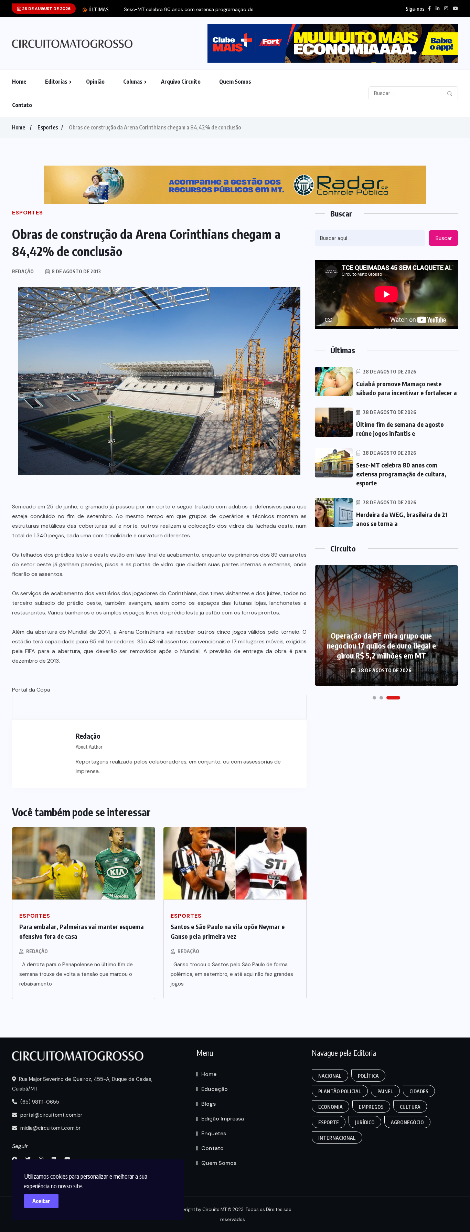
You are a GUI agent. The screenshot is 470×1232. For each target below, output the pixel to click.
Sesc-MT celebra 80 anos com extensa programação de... (190, 9)
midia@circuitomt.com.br (50, 1128)
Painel (385, 1091)
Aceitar (41, 1201)
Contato (22, 105)
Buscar (444, 238)
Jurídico (365, 1122)
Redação (37, 951)
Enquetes (213, 1133)
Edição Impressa (222, 1118)
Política (368, 1076)
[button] (374, 697)
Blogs (208, 1103)
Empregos (371, 1107)
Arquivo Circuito (181, 81)
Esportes (48, 127)
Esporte (328, 1122)
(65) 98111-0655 (39, 1101)
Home (19, 81)
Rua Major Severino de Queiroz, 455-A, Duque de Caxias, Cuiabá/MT (82, 1084)
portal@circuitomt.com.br (50, 1115)
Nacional (330, 1076)
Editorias (56, 81)
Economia (330, 1107)
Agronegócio (407, 1122)
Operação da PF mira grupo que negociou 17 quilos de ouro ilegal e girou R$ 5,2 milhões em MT (381, 645)
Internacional (337, 1138)
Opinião (95, 81)
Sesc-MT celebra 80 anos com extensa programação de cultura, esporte (401, 474)
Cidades (418, 1091)
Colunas (132, 81)
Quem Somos (235, 81)
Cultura (410, 1107)
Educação (214, 1089)
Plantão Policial (339, 1091)
